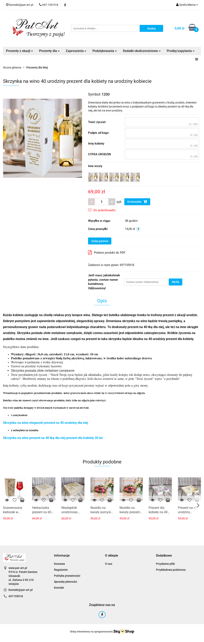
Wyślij (175, 281)
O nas (108, 563)
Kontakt (59, 587)
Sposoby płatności (65, 581)
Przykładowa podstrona (171, 569)
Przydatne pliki (165, 563)
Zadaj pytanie (99, 241)
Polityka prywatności (67, 575)
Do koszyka (134, 201)
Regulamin (61, 569)
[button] (62, 555)
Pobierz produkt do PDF (109, 252)
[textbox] (162, 122)
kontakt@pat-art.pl (21, 589)
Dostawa (59, 563)
